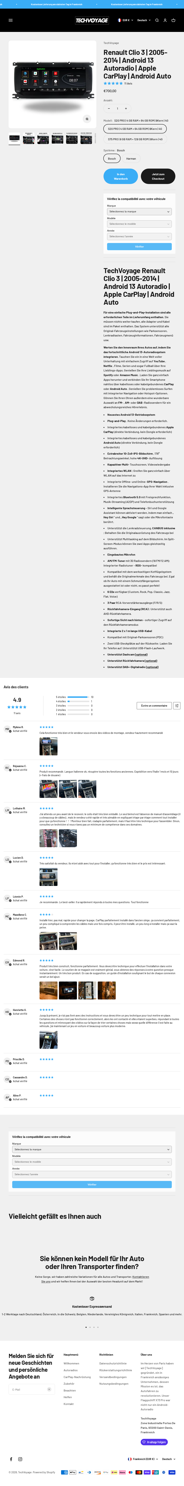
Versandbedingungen (113, 1377)
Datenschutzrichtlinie (113, 1363)
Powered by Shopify (44, 1472)
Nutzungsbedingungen (113, 1383)
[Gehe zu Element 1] (14, 139)
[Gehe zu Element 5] (72, 139)
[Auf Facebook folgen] (11, 1459)
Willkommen (71, 1363)
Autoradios (71, 1370)
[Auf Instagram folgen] (20, 1459)
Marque (111, 205)
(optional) (141, 654)
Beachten (70, 1390)
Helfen (68, 1397)
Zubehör (69, 1383)
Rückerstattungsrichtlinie (115, 1370)
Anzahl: (108, 100)
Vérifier (139, 246)
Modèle (111, 218)
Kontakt (69, 1403)
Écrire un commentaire (154, 705)
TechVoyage (111, 42)
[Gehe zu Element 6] (86, 139)
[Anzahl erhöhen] (126, 108)
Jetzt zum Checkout (158, 176)
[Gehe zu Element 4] (57, 139)
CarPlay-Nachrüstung (77, 1377)
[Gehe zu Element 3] (43, 139)
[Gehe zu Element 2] (28, 139)
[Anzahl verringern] (109, 108)
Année (110, 230)
